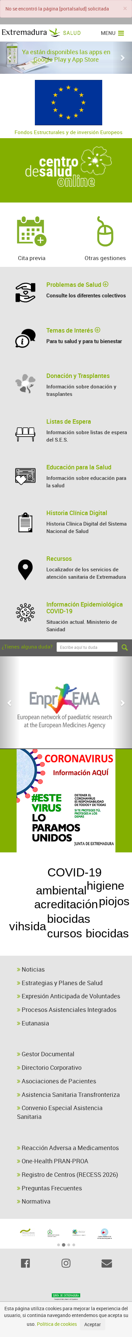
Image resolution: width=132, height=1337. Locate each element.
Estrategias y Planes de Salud (61, 983)
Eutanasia (34, 1023)
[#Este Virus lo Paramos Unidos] (66, 800)
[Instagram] (66, 1263)
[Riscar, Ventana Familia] (79, 1232)
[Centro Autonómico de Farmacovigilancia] (104, 1233)
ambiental (61, 890)
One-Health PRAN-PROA (54, 1161)
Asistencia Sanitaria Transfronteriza (70, 1094)
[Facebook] (25, 1263)
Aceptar (92, 1324)
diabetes (23, 877)
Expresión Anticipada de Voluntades (70, 996)
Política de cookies (57, 1324)
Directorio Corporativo (51, 1067)
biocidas (68, 918)
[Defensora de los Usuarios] (27, 1232)
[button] (10, 58)
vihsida (27, 926)
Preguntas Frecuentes (51, 1188)
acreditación (66, 904)
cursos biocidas (88, 933)
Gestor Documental (47, 1054)
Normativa (35, 1201)
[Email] (106, 1263)
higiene (105, 885)
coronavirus (77, 946)
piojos (114, 901)
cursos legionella (47, 859)
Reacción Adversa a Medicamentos (69, 1148)
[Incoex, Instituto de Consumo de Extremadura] (53, 1233)
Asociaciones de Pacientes (58, 1081)
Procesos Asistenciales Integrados (68, 1009)
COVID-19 (74, 872)
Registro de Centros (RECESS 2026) (69, 1174)
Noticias (32, 969)
